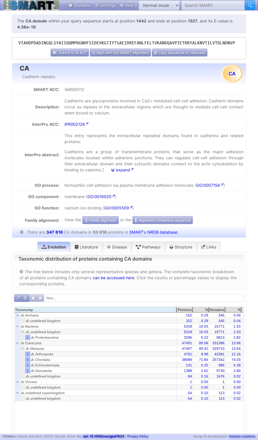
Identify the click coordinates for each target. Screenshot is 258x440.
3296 (188, 337)
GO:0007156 (208, 185)
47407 (187, 349)
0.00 (204, 382)
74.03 (236, 360)
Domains (82, 5)
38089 (187, 360)
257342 (218, 360)
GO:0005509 (116, 207)
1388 (188, 371)
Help (129, 5)
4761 (188, 354)
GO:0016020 (99, 196)
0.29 (204, 315)
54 (190, 393)
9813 (220, 337)
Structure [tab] (182, 246)
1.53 (237, 326)
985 (221, 365)
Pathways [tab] (150, 246)
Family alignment (102, 220)
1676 (220, 376)
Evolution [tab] (56, 246)
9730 (220, 371)
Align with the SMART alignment (122, 52)
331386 (218, 343)
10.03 (203, 326)
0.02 (237, 376)
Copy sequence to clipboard (181, 52)
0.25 (204, 365)
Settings (107, 5)
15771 (219, 326)
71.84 (203, 360)
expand (122, 169)
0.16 (204, 376)
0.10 (204, 393)
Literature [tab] (88, 246)
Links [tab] (210, 246)
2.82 (237, 337)
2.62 (204, 371)
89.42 (203, 349)
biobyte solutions (242, 436)
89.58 (203, 343)
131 (189, 365)
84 (190, 376)
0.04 (237, 315)
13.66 (236, 343)
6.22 (204, 337)
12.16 (236, 354)
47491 (187, 343)
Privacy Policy (137, 436)
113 (221, 393)
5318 (188, 326)
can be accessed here (113, 277)
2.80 (237, 371)
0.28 (237, 365)
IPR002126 (74, 124)
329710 (218, 349)
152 (189, 315)
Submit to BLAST (72, 52)
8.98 (204, 354)
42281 (219, 354)
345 (221, 315)
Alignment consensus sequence (164, 220)
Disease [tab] (119, 246)
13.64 (236, 349)
